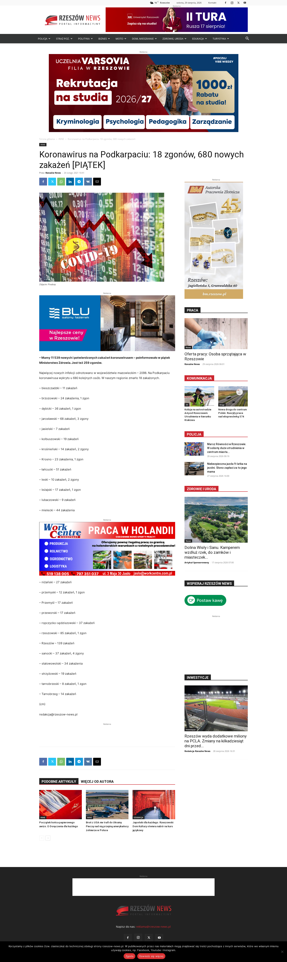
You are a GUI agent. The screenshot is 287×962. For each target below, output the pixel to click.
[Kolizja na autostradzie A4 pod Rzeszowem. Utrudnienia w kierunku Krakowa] (199, 396)
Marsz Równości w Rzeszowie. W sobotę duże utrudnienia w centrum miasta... (226, 448)
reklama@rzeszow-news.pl (153, 926)
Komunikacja (199, 378)
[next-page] (47, 838)
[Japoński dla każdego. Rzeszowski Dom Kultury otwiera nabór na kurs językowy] (154, 804)
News (188, 347)
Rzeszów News (53, 172)
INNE (61, 139)
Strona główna (47, 139)
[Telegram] (79, 181)
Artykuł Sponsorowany (196, 562)
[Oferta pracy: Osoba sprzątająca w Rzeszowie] (216, 333)
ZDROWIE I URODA (201, 489)
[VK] (88, 181)
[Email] (97, 181)
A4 (187, 404)
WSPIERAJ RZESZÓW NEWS (209, 583)
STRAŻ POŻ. (62, 38)
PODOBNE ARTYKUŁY (59, 781)
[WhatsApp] (61, 181)
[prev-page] (41, 838)
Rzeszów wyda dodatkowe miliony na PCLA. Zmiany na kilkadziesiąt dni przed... (215, 741)
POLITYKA (84, 38)
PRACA (192, 310)
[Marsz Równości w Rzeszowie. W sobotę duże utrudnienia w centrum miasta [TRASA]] (194, 449)
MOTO (119, 38)
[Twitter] (238, 2)
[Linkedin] (70, 181)
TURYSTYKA (219, 38)
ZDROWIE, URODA (172, 38)
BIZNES (102, 38)
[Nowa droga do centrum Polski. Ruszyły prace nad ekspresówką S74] (233, 396)
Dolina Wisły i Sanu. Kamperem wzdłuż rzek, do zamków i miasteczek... (212, 552)
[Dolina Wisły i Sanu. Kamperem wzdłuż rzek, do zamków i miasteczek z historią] (216, 520)
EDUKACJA (198, 38)
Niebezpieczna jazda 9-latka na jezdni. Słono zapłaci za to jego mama (227, 467)
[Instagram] (232, 2)
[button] (247, 39)
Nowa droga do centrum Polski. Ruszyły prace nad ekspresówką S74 (232, 413)
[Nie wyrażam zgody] (282, 952)
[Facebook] (225, 2)
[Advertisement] (107, 732)
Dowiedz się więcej (151, 956)
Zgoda (129, 956)
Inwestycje (191, 729)
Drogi (222, 404)
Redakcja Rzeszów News (197, 751)
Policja (194, 434)
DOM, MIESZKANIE (143, 38)
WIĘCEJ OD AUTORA (97, 781)
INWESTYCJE (198, 677)
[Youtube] (245, 2)
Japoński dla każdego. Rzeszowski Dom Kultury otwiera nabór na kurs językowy (153, 826)
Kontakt (212, 2)
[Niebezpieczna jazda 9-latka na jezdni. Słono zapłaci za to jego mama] (194, 468)
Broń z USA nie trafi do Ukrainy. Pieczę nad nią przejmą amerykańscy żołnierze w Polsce (107, 826)
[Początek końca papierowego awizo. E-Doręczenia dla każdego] (60, 804)
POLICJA (42, 38)
